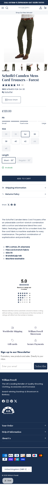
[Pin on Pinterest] (15, 205)
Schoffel (8, 92)
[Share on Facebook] (12, 205)
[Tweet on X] (8, 205)
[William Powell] (24, 7)
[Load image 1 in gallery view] (24, 38)
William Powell (13, 475)
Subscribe (40, 366)
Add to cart (24, 178)
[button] (24, 412)
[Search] (8, 8)
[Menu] (2, 8)
